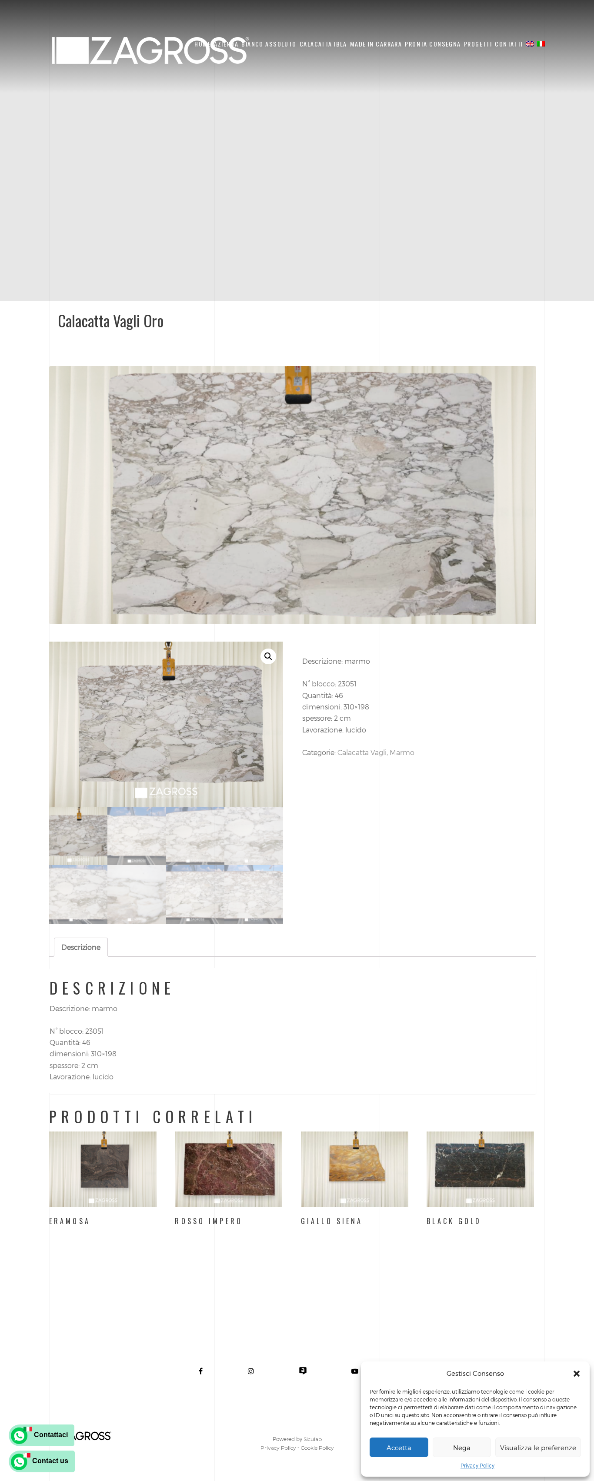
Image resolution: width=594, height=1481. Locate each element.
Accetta (399, 1447)
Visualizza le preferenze (538, 1447)
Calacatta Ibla (323, 43)
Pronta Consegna (433, 43)
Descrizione (80, 947)
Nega (462, 1447)
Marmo (402, 752)
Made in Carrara (376, 43)
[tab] (81, 947)
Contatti (509, 43)
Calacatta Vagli (362, 752)
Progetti (478, 43)
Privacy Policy (477, 1465)
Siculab (313, 1439)
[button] (576, 1373)
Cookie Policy (317, 1447)
